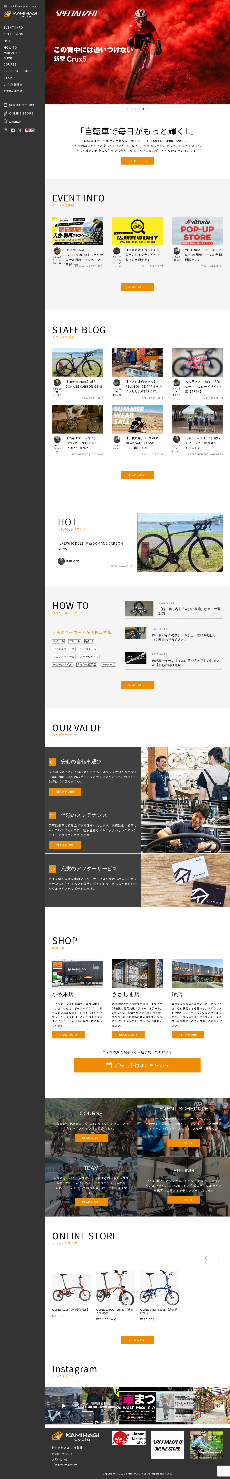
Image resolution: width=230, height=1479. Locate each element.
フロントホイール (64, 656)
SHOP (8, 58)
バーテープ (108, 664)
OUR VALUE (12, 53)
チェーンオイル (62, 664)
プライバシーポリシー (64, 1464)
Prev (49, 52)
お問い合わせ (59, 1459)
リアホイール (88, 648)
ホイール (58, 641)
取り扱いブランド (62, 1454)
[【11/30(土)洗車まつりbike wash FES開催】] (137, 1405)
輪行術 (89, 641)
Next (225, 52)
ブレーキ (74, 641)
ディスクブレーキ (64, 648)
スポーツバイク (89, 656)
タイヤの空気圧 (86, 664)
